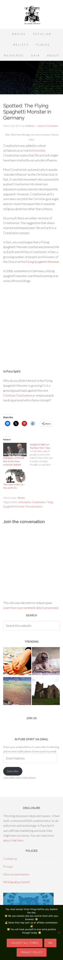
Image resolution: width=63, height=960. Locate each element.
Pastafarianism (34, 506)
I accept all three (24, 943)
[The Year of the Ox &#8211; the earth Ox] (15, 476)
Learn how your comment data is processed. (31, 608)
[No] (58, 932)
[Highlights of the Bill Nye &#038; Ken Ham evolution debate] (15, 449)
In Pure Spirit (31, 15)
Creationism (39, 502)
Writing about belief (16, 882)
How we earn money (16, 874)
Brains (21, 497)
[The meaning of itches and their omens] (17, 661)
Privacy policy (32, 952)
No (50, 943)
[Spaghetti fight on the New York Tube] (43, 454)
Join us (31, 718)
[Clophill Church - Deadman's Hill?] (46, 691)
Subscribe (12, 771)
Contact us (10, 858)
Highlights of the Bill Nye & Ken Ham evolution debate (13, 461)
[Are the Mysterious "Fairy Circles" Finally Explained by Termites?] (17, 691)
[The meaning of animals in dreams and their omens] (46, 661)
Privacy (8, 866)
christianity (24, 502)
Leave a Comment (47, 125)
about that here (13, 840)
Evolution (38, 150)
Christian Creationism (17, 395)
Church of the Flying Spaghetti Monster (33, 262)
